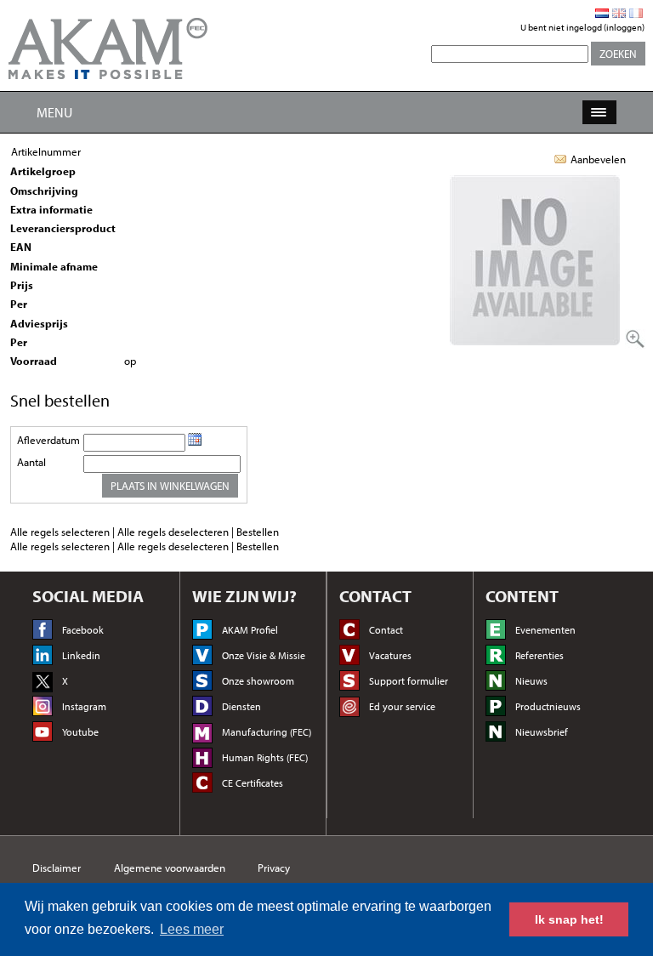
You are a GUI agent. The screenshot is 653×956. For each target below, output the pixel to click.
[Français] (636, 13)
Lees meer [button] (192, 929)
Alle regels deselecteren (173, 531)
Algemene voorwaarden (169, 867)
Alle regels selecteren (60, 531)
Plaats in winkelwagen (170, 485)
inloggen (624, 27)
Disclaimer (56, 867)
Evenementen (545, 629)
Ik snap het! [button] (569, 919)
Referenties (539, 655)
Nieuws (531, 680)
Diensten (241, 706)
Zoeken (618, 53)
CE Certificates (252, 783)
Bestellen (257, 531)
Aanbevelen (598, 159)
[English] (619, 13)
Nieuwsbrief (541, 732)
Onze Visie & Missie (263, 655)
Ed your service (402, 706)
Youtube (80, 732)
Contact (386, 629)
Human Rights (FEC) (265, 757)
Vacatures (390, 655)
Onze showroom (258, 680)
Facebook (83, 629)
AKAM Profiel (250, 629)
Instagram (84, 706)
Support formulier (408, 680)
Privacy (274, 867)
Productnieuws (548, 706)
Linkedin (81, 655)
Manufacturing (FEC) (266, 732)
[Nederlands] (602, 13)
